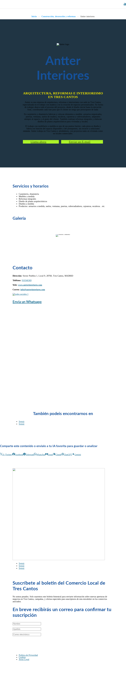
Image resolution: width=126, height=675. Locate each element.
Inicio (34, 16)
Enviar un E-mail (79, 141)
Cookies (22, 657)
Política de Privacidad (28, 655)
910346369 (27, 280)
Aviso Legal (24, 659)
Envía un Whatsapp (27, 302)
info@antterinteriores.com (32, 289)
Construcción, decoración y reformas (58, 16)
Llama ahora (38, 141)
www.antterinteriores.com (30, 285)
